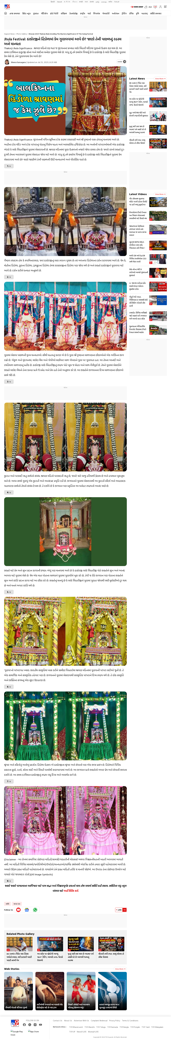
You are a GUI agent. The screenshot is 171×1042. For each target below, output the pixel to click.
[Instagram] (35, 1024)
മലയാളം (104, 1)
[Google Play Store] (18, 1033)
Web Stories (11, 969)
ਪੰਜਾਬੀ (92, 1)
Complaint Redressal (99, 1020)
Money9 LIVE (93, 1031)
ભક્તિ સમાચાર (155, 13)
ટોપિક (131, 13)
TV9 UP (72, 1031)
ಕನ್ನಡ (67, 1)
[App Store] (35, 1033)
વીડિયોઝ (44, 13)
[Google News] (27, 910)
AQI (150, 6)
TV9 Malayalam (157, 1027)
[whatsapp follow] (35, 910)
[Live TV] (154, 7)
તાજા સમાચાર (15, 13)
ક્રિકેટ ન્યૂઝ (26, 13)
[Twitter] (29, 1024)
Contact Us (57, 1020)
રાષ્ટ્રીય (82, 13)
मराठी (81, 1)
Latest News (137, 78)
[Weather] (146, 6)
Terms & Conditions (130, 1020)
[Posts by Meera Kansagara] (7, 62)
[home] (5, 13)
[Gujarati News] (7, 6)
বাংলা (86, 1)
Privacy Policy (114, 1020)
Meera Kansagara (18, 62)
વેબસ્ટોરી (105, 13)
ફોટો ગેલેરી (54, 13)
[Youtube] (18, 910)
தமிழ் (97, 1)
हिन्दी (53, 1)
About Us (68, 1020)
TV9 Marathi (89, 1027)
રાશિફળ (64, 13)
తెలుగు (74, 1)
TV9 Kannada (112, 1027)
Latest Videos (138, 194)
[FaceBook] (24, 1024)
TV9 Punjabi (135, 1027)
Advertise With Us (81, 1020)
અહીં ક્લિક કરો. (71, 891)
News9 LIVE (81, 1031)
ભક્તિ (7, 904)
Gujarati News (9, 33)
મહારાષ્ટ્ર (144, 13)
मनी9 (110, 1)
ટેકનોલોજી (73, 13)
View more (119, 969)
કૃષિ (137, 13)
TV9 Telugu (101, 1027)
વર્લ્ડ (89, 13)
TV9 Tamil (146, 1027)
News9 (59, 1)
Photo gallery (22, 33)
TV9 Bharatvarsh (76, 1027)
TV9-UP (116, 1)
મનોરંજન (115, 13)
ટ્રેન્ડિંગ (124, 13)
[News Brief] (137, 7)
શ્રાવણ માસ (17, 904)
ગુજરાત (36, 13)
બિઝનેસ (96, 13)
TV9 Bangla (124, 1027)
